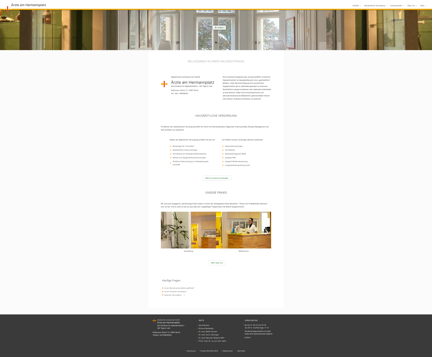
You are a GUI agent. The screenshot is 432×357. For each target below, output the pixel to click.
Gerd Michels (204, 325)
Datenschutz (228, 351)
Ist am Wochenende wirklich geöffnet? (179, 288)
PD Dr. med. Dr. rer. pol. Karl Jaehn (212, 341)
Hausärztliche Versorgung (374, 5)
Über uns (411, 5)
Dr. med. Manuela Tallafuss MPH (211, 338)
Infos (422, 5)
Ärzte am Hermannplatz (28, 5)
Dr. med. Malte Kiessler (208, 331)
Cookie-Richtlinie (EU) (209, 351)
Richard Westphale (206, 328)
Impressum (191, 351)
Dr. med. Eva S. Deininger (209, 335)
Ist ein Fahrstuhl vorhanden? (175, 291)
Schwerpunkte (396, 5)
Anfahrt (248, 337)
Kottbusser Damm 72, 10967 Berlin (185, 90)
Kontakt (356, 5)
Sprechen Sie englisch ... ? (174, 295)
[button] (165, 232)
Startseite (241, 351)
